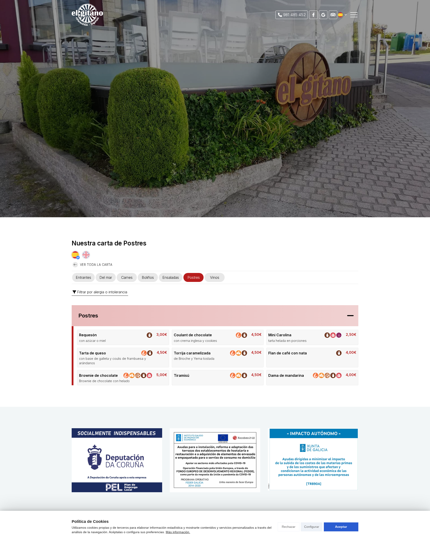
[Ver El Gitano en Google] (323, 15)
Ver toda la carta (95, 264)
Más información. (178, 532)
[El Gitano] (87, 15)
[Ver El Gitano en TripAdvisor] (333, 15)
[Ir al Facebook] (313, 15)
